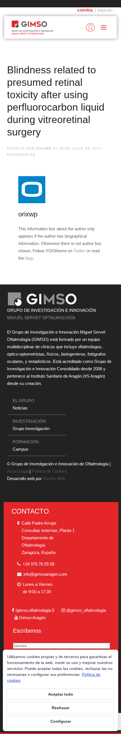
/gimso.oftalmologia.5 (34, 610)
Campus (20, 449)
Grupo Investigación (31, 428)
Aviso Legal (17, 471)
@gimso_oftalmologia (86, 610)
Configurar (60, 721)
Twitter (79, 250)
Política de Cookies (49, 471)
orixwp (44, 148)
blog (29, 258)
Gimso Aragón (32, 617)
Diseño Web (54, 478)
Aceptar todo (60, 694)
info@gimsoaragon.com (45, 574)
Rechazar (61, 707)
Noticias (20, 408)
